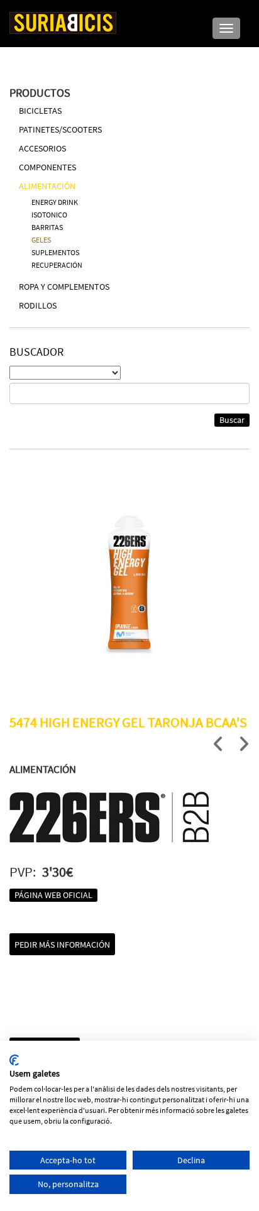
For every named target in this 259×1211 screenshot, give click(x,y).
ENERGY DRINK (54, 202)
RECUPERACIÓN (56, 265)
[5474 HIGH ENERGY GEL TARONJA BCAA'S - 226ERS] (129, 585)
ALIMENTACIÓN (47, 186)
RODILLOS (38, 305)
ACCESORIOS (42, 148)
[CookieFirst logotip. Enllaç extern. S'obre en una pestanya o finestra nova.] (14, 1060)
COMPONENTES (47, 167)
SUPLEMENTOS (55, 252)
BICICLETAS (40, 110)
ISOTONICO (49, 214)
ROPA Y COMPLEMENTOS (64, 286)
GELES (41, 239)
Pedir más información (62, 944)
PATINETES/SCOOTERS (60, 129)
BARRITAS (47, 227)
